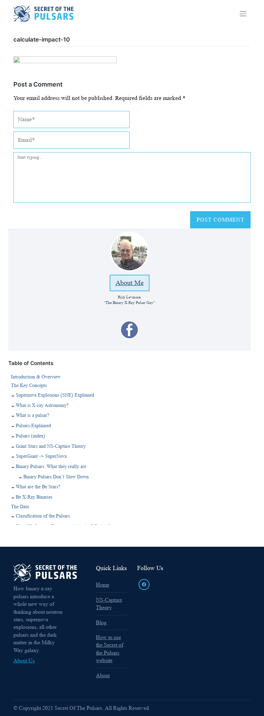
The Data (20, 506)
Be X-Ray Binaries (34, 497)
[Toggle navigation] (243, 14)
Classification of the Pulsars (43, 516)
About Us (24, 660)
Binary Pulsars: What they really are (51, 466)
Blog (101, 622)
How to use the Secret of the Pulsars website (109, 648)
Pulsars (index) (30, 436)
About (103, 675)
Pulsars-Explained (33, 425)
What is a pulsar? (32, 415)
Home (102, 584)
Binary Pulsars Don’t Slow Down (56, 476)
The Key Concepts (29, 385)
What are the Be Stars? (38, 486)
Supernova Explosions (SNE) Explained (55, 395)
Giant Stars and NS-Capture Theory (51, 446)
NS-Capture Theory (109, 603)
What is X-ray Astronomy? (42, 405)
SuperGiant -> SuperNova (41, 456)
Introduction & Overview (35, 376)
